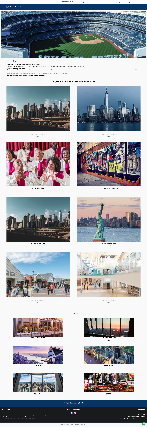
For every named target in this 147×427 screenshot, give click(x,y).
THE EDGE (38, 365)
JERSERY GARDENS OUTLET (109, 299)
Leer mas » (38, 340)
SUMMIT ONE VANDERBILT (38, 337)
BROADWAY (109, 393)
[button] (71, 56)
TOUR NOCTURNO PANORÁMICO (109, 133)
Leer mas (38, 136)
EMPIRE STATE (38, 393)
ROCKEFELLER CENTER (109, 365)
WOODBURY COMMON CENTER (38, 299)
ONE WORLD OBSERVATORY (109, 337)
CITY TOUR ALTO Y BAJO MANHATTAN (38, 133)
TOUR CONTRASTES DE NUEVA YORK (109, 188)
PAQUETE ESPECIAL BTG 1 (38, 243)
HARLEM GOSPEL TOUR (38, 188)
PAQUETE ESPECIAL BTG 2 (109, 243)
